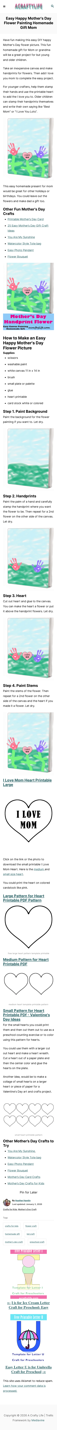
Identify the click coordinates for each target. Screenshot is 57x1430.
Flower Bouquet (18, 256)
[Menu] (4, 6)
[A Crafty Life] (28, 6)
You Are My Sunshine (21, 237)
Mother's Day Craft (27, 1209)
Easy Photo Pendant (21, 250)
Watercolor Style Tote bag (24, 243)
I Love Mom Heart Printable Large (27, 782)
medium (39, 869)
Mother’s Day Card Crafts (24, 1177)
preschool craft (37, 1242)
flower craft (31, 1226)
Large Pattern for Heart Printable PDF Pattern (23, 898)
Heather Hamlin (23, 1200)
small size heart (13, 874)
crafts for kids (11, 1226)
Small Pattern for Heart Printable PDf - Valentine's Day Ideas (26, 1015)
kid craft (31, 1234)
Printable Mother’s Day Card (26, 219)
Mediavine (37, 1420)
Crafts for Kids (10, 1209)
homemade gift (12, 1234)
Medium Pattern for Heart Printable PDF (26, 961)
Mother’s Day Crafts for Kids (26, 1183)
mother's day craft (14, 1242)
